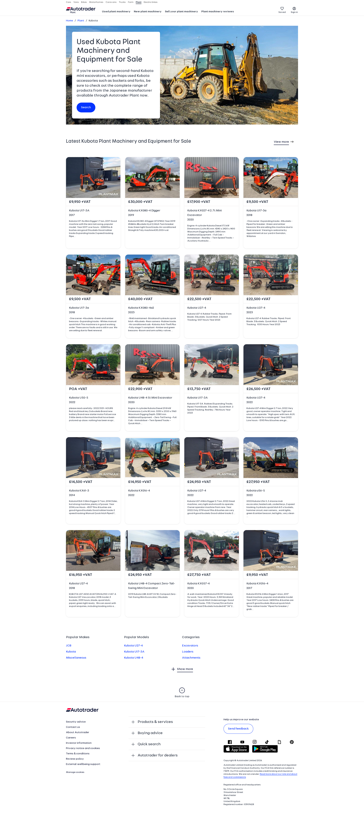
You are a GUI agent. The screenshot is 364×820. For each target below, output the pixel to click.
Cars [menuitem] (68, 2)
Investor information (79, 743)
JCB (68, 645)
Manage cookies (75, 772)
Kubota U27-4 (133, 645)
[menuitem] (116, 12)
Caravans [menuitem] (111, 2)
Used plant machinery (116, 11)
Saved (282, 12)
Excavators (190, 645)
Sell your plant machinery (181, 11)
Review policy (75, 759)
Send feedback (238, 728)
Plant (81, 20)
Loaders (187, 651)
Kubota (71, 651)
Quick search (149, 744)
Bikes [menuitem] (84, 2)
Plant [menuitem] (138, 2)
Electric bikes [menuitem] (151, 2)
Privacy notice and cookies (83, 748)
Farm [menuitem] (130, 2)
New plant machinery (148, 11)
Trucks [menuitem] (122, 2)
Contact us (73, 727)
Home (69, 20)
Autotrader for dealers (158, 755)
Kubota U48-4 (133, 657)
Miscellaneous (76, 657)
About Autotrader (77, 732)
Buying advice (150, 733)
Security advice (76, 721)
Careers (71, 737)
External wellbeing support (83, 764)
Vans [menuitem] (76, 2)
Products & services (155, 722)
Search (86, 107)
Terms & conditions (77, 753)
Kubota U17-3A (134, 651)
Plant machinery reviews (217, 11)
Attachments (191, 657)
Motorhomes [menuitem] (96, 2)
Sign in (294, 12)
